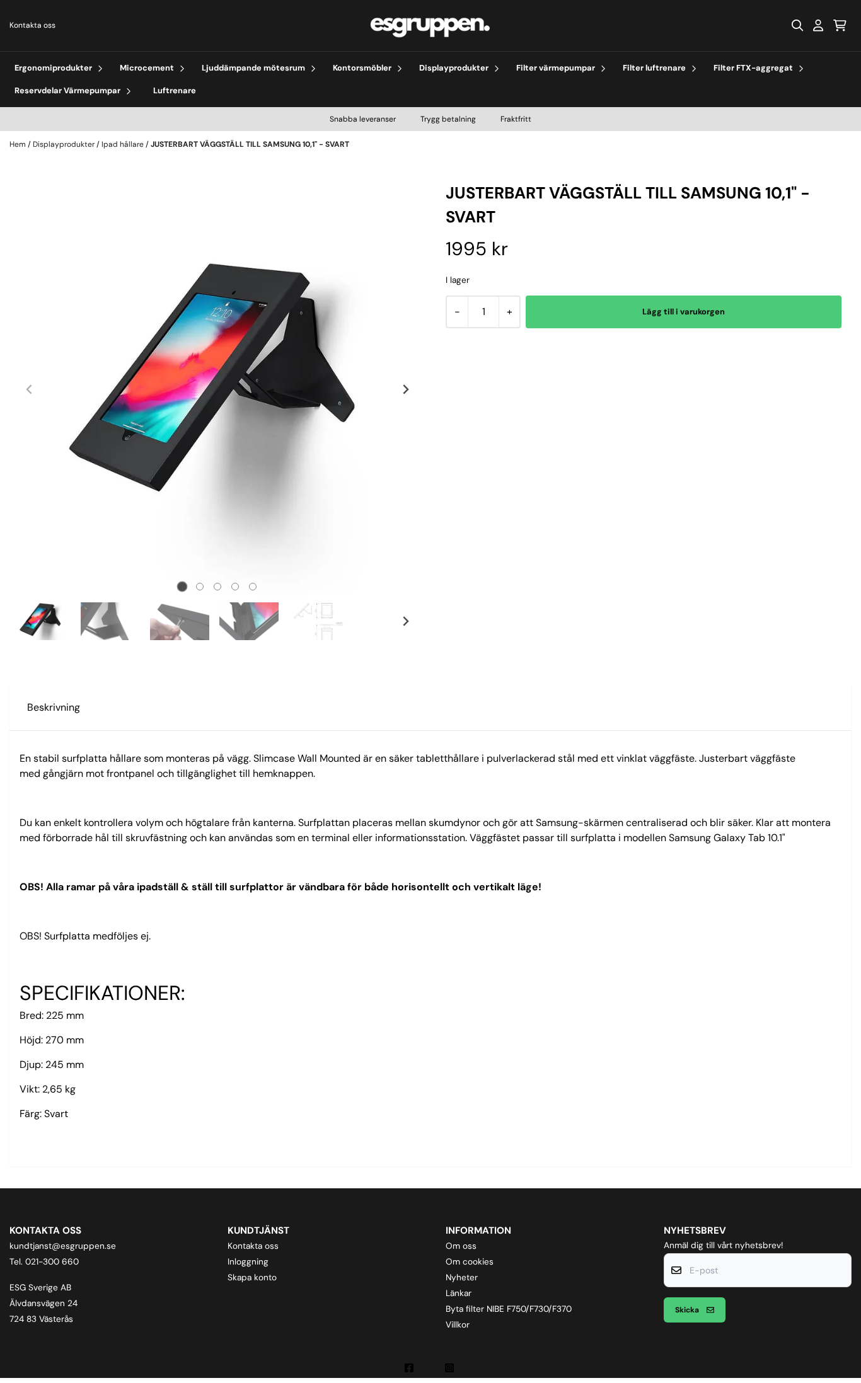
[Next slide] (405, 389)
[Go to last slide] (30, 621)
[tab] (182, 586)
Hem (18, 144)
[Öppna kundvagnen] (840, 25)
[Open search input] (797, 25)
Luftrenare (174, 90)
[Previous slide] (30, 389)
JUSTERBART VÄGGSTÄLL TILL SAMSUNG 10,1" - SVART (250, 144)
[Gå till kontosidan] (818, 25)
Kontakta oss (32, 25)
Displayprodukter (64, 144)
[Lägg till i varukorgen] (683, 312)
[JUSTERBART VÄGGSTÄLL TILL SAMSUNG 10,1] (217, 389)
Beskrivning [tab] (53, 707)
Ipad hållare (123, 144)
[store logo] (430, 25)
